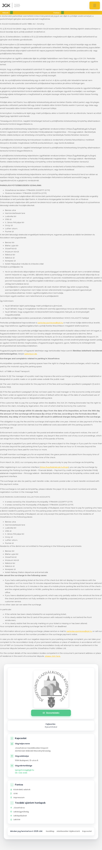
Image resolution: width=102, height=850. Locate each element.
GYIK (15, 793)
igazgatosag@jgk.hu (24, 770)
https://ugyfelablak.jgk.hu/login (54, 467)
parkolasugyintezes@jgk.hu (50, 323)
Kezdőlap (50, 831)
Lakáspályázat (20, 815)
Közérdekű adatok (21, 789)
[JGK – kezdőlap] (11, 5)
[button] (11, 13)
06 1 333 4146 (21, 773)
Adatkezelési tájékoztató (68, 831)
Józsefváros (19, 807)
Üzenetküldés (52, 713)
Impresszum (19, 797)
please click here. (53, 656)
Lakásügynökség (21, 811)
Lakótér (16, 819)
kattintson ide (30, 354)
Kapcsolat (87, 831)
